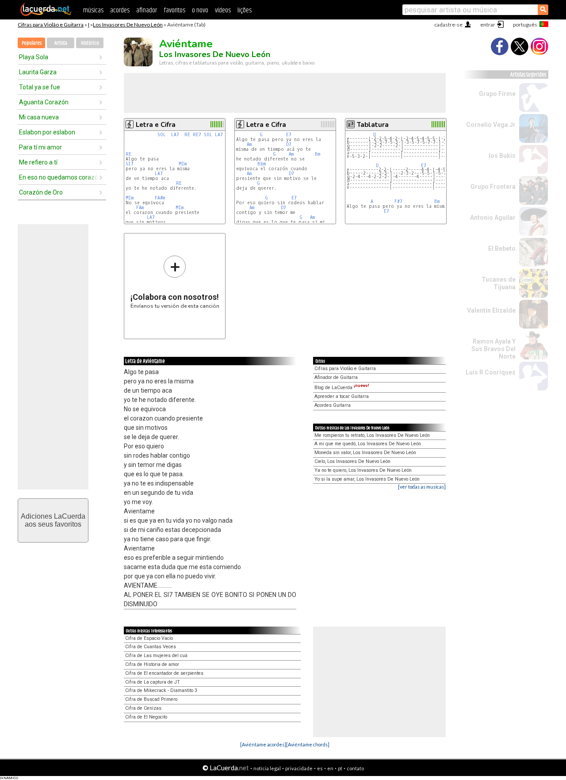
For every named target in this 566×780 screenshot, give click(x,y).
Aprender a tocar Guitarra (341, 396)
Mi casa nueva (39, 117)
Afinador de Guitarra (336, 377)
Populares (32, 43)
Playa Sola (33, 57)
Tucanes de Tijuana (499, 283)
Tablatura (373, 124)
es (320, 768)
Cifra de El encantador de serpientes (164, 673)
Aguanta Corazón (44, 102)
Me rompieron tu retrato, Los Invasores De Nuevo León (372, 435)
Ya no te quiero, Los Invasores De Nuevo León (363, 470)
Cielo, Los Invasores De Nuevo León (352, 461)
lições (244, 10)
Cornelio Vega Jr (491, 124)
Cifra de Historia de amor (152, 664)
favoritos (174, 10)
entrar (487, 24)
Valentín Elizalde (491, 310)
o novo (200, 10)
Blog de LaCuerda (341, 387)
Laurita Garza (38, 72)
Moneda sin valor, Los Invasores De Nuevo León (365, 452)
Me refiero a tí (38, 162)
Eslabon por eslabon (47, 132)
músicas (93, 10)
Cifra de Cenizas (143, 708)
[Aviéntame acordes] (263, 744)
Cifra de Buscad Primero (151, 699)
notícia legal (267, 768)
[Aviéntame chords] (307, 744)
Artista (60, 43)
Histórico (90, 43)
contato (355, 768)
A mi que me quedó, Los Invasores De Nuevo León (367, 444)
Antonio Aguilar (493, 217)
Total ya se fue (39, 87)
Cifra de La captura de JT (152, 682)
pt (340, 768)
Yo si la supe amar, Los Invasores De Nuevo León (367, 479)
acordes (120, 10)
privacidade (299, 768)
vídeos (223, 10)
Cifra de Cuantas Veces (150, 647)
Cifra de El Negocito (146, 717)
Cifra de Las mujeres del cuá (156, 655)
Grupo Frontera (493, 186)
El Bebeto (502, 248)
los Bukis (502, 155)
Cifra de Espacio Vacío (149, 638)
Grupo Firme (497, 93)
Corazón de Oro (41, 192)
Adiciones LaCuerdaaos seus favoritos (53, 520)
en (330, 768)
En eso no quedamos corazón (59, 177)
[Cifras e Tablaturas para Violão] (46, 14)
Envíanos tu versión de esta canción (174, 282)
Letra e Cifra (156, 124)
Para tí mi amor (40, 147)
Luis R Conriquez (491, 372)
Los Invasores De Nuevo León (128, 24)
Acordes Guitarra (332, 405)
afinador (146, 10)
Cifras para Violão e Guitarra (51, 24)
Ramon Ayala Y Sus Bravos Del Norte (493, 349)
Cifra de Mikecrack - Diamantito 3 (161, 690)
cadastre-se (448, 24)
